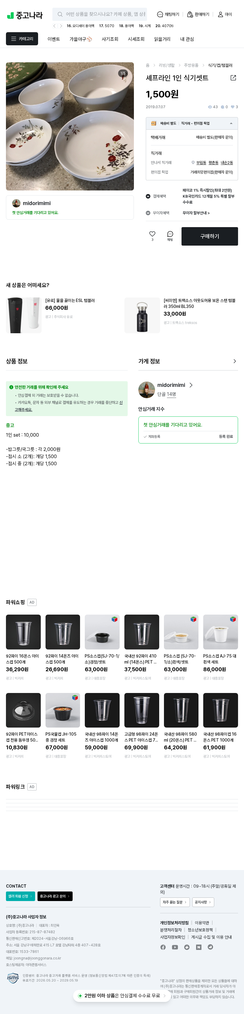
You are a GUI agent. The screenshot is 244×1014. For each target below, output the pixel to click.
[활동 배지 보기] (191, 385)
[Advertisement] (122, 533)
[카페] (187, 947)
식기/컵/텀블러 (220, 65)
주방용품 (191, 65)
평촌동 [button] (213, 162)
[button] (233, 77)
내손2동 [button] (227, 162)
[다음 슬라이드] (122, 126)
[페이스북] (163, 947)
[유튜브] (175, 947)
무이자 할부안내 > (196, 213)
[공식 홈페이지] (211, 947)
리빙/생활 (167, 65)
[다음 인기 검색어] (60, 26)
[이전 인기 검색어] (55, 26)
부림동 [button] (201, 162)
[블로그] (199, 947)
